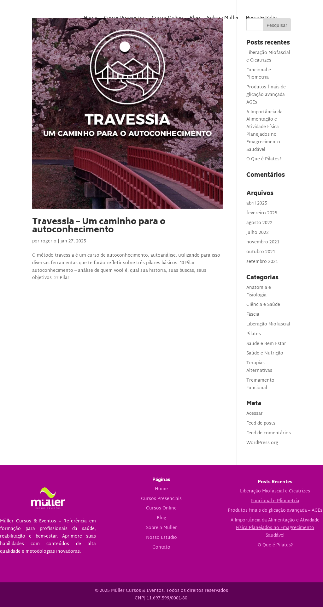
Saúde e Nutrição (264, 353)
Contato (161, 547)
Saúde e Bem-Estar (266, 344)
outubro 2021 (260, 252)
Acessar (254, 414)
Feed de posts (260, 423)
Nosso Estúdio (161, 538)
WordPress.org (262, 443)
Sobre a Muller (161, 528)
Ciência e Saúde (263, 305)
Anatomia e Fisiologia (258, 291)
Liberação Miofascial (268, 324)
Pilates (253, 334)
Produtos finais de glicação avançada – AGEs (267, 94)
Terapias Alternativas (259, 367)
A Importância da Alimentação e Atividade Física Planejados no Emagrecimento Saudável (264, 131)
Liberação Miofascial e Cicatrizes (268, 56)
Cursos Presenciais (161, 499)
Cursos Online (161, 508)
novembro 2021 (262, 242)
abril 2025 (256, 203)
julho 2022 (257, 233)
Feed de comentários (268, 433)
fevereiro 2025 (261, 213)
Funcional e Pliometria (258, 74)
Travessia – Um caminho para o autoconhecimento (99, 226)
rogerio (48, 241)
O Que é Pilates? (263, 159)
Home (161, 489)
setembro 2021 (262, 262)
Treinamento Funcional (260, 384)
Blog (161, 518)
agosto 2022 (259, 223)
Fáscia (252, 314)
